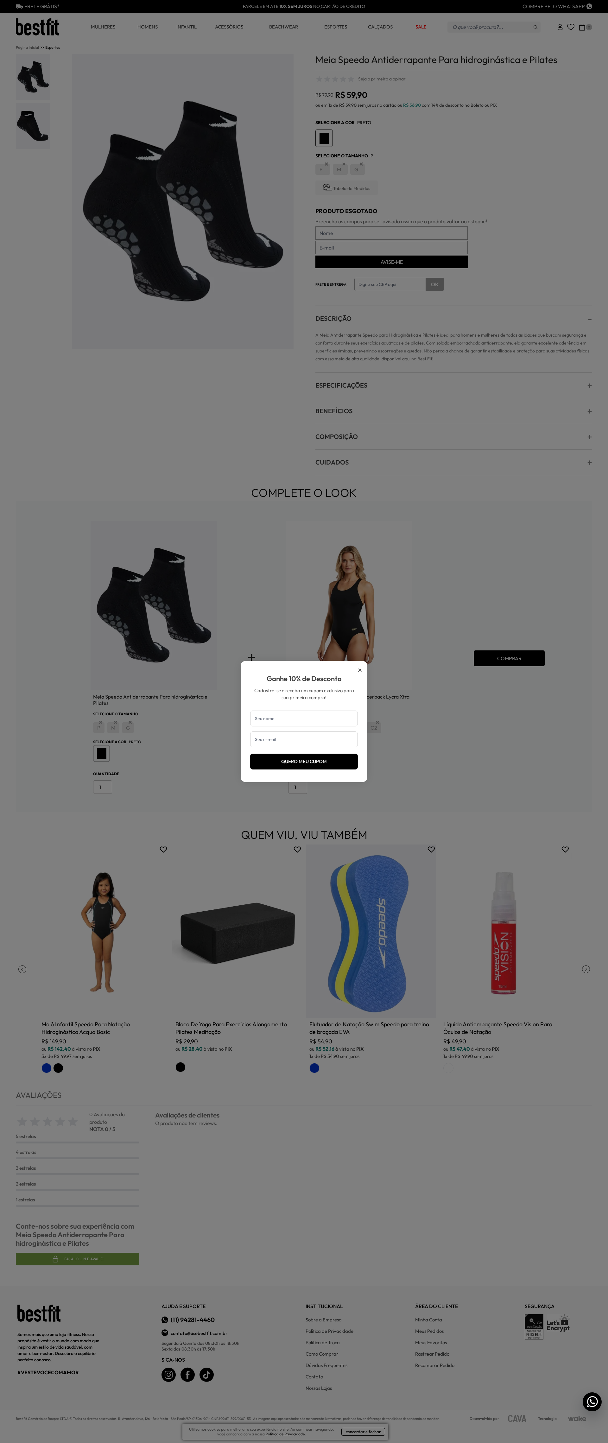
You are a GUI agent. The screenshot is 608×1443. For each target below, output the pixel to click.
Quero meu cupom (304, 761)
